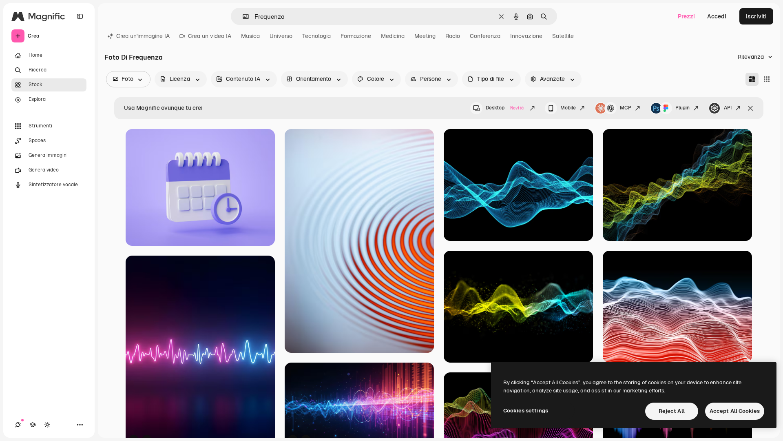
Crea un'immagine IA (143, 36)
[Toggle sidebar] (79, 16)
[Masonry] (752, 79)
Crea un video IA (209, 36)
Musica (250, 36)
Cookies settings (525, 410)
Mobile (568, 108)
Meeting (425, 36)
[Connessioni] (17, 424)
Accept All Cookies (735, 411)
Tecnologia (316, 36)
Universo (281, 36)
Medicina (393, 36)
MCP (625, 108)
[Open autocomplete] (242, 16)
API (728, 108)
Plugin (682, 108)
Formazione (356, 36)
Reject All (672, 411)
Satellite (563, 36)
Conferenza (485, 36)
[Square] (766, 79)
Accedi (716, 16)
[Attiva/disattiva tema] (47, 424)
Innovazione (526, 36)
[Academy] (32, 424)
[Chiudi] (750, 108)
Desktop (505, 108)
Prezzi (686, 16)
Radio (452, 36)
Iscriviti (756, 16)
